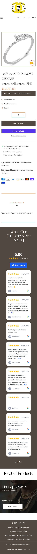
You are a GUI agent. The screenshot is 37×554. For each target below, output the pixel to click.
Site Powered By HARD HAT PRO (18, 549)
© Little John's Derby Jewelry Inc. (18, 545)
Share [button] (6, 108)
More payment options (18, 136)
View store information (12, 155)
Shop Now (12, 506)
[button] (1, 17)
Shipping (7, 93)
